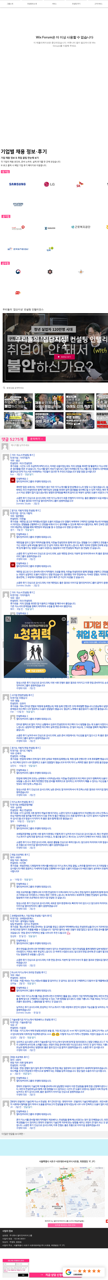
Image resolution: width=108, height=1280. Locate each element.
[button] (64, 619)
